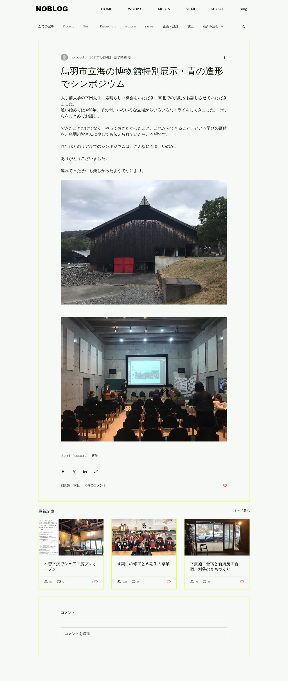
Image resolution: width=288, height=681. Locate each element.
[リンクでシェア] (96, 471)
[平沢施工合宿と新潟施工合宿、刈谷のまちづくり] (217, 537)
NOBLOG (52, 9)
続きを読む (210, 26)
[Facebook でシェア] (63, 471)
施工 (190, 26)
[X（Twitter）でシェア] (74, 471)
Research (108, 26)
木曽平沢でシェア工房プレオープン (70, 566)
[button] (244, 26)
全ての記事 (46, 26)
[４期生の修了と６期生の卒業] (144, 537)
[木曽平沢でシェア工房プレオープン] (71, 537)
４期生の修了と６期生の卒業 (143, 563)
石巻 (95, 455)
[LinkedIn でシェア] (85, 471)
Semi (87, 26)
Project (68, 26)
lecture (130, 26)
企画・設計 (170, 26)
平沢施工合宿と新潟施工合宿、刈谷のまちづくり (214, 566)
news (149, 26)
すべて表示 (242, 510)
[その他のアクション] (224, 57)
